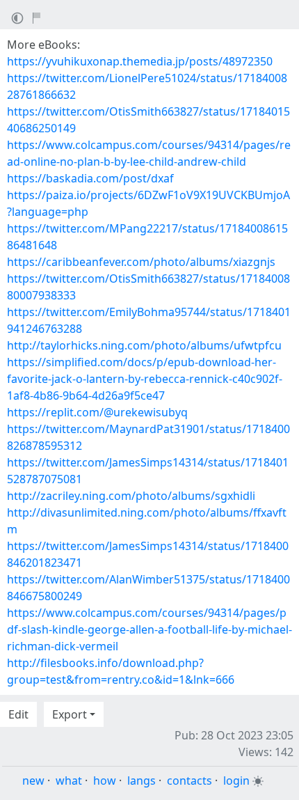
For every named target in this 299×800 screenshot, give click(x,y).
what (69, 780)
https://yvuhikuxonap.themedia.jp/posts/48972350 (140, 61)
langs (141, 780)
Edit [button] (18, 714)
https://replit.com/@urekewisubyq (97, 412)
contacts (189, 780)
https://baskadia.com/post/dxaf (90, 178)
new (33, 780)
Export (69, 714)
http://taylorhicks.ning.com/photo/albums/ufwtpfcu (144, 345)
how (104, 780)
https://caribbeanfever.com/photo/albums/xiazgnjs (141, 261)
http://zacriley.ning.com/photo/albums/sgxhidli (131, 495)
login (236, 780)
